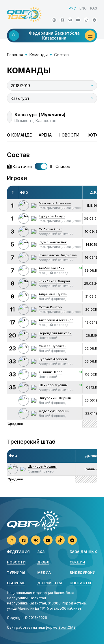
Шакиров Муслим (53, 385)
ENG (83, 8)
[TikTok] (86, 20)
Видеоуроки (82, 572)
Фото (92, 134)
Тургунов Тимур (52, 216)
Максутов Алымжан (55, 203)
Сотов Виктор (50, 307)
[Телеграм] (94, 20)
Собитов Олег (50, 229)
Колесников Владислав (58, 255)
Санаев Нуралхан (52, 346)
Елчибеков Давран (54, 281)
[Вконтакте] (70, 20)
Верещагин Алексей (55, 333)
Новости (69, 134)
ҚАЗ (93, 8)
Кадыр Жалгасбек (53, 242)
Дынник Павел (50, 372)
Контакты (80, 583)
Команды (38, 54)
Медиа (44, 572)
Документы (49, 583)
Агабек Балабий (51, 268)
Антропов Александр (56, 320)
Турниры (16, 572)
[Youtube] (78, 20)
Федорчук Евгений (54, 411)
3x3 (40, 552)
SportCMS (67, 627)
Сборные (16, 583)
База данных (83, 552)
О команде (19, 134)
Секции (77, 562)
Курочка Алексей (53, 359)
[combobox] (52, 85)
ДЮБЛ (43, 562)
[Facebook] (62, 20)
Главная (15, 54)
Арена (45, 134)
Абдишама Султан (53, 294)
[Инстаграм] (54, 20)
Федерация (18, 552)
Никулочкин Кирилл (55, 398)
